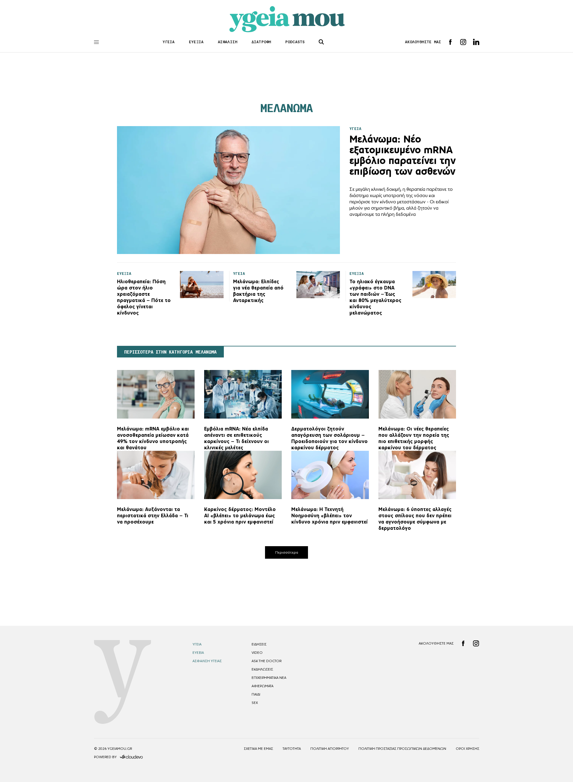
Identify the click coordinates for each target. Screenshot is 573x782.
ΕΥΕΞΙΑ (196, 41)
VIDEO (257, 652)
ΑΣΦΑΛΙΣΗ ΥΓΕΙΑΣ (207, 661)
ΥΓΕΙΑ (169, 41)
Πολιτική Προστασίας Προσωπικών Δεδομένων (402, 748)
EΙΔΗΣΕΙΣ (259, 644)
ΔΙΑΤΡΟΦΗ (261, 41)
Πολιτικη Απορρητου (329, 748)
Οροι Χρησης (467, 748)
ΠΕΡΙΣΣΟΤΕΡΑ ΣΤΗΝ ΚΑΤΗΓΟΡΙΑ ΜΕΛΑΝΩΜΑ (170, 352)
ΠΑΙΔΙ (256, 694)
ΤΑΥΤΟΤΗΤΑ (292, 748)
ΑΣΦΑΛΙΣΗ (227, 41)
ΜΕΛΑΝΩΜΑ (286, 108)
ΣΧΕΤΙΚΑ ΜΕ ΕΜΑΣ (258, 748)
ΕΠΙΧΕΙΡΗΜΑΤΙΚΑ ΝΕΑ (269, 677)
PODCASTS (295, 41)
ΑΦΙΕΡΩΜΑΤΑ (262, 686)
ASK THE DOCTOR (266, 661)
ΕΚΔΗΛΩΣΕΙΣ (262, 669)
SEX (255, 702)
